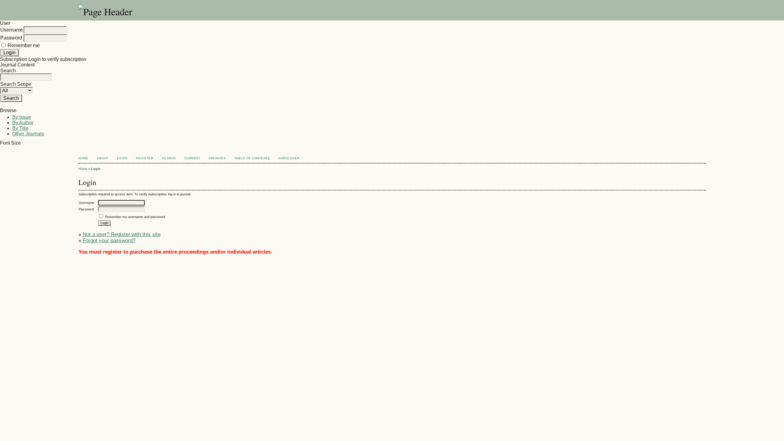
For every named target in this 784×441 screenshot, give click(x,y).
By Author (22, 122)
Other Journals (28, 133)
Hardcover (289, 158)
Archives (217, 158)
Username (11, 29)
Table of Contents (252, 158)
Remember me (24, 45)
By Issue (21, 117)
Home (83, 158)
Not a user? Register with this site (121, 234)
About (102, 158)
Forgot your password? (109, 240)
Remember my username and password (135, 217)
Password (11, 37)
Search (168, 158)
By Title (20, 128)
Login (122, 158)
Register (144, 158)
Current (192, 158)
